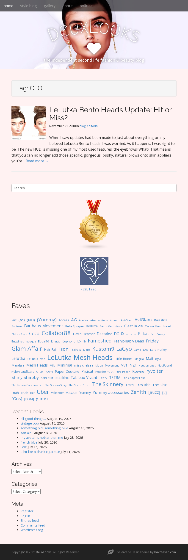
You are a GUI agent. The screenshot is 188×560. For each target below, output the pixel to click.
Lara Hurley (158, 350)
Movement (112, 365)
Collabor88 (56, 333)
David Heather (84, 334)
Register (27, 511)
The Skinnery (107, 384)
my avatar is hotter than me (42, 437)
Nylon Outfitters (22, 372)
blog (83, 126)
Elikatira (146, 333)
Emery (161, 334)
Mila (52, 365)
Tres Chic (159, 384)
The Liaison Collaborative (27, 385)
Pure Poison (123, 371)
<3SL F (85, 289)
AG (74, 320)
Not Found (165, 365)
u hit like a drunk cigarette (40, 452)
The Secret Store (79, 385)
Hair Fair (50, 349)
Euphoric (68, 341)
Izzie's (75, 349)
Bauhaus (16, 326)
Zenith (138, 392)
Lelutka (18, 358)
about (67, 5)
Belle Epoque (74, 326)
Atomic (114, 320)
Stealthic (62, 377)
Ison (63, 349)
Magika (139, 359)
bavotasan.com (165, 552)
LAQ (145, 349)
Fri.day (152, 341)
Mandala (17, 365)
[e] (164, 392)
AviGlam (143, 320)
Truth (15, 393)
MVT (124, 365)
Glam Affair (26, 348)
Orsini (40, 371)
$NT (14, 320)
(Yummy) (47, 319)
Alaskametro (87, 320)
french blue (29, 442)
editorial (92, 126)
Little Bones (124, 358)
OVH (49, 372)
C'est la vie (133, 325)
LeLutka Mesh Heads (80, 357)
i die (24, 447)
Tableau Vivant (84, 377)
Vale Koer (57, 393)
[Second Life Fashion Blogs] (94, 225)
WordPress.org (32, 530)
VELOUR (71, 393)
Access (64, 320)
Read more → (37, 160)
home (8, 5)
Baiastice (160, 320)
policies (86, 5)
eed (94, 289)
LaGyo (124, 348)
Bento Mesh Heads (111, 326)
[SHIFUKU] (42, 399)
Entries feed (30, 520)
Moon (99, 365)
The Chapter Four (133, 378)
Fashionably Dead (129, 341)
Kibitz (86, 349)
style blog (28, 5)
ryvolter (154, 371)
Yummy (85, 392)
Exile (81, 341)
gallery (49, 5)
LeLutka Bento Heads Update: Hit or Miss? (110, 113)
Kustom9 (103, 348)
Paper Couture (67, 371)
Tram (129, 385)
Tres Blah (143, 384)
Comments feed (33, 525)
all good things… (33, 419)
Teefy (103, 378)
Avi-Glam (127, 320)
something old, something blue (44, 428)
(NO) (31, 320)
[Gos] (16, 399)
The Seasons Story (55, 385)
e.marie (131, 334)
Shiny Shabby (25, 377)
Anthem (103, 320)
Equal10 (43, 341)
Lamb (137, 349)
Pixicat (87, 371)
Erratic (55, 341)
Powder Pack (104, 372)
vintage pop (30, 423)
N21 (133, 365)
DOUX (119, 333)
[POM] (29, 399)
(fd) (22, 320)
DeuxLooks (44, 552)
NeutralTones (147, 365)
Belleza (92, 326)
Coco (34, 333)
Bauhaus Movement (43, 325)
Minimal (64, 365)
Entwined (17, 341)
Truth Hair (28, 393)
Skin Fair (47, 377)
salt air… (27, 433)
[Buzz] (154, 392)
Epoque (31, 341)
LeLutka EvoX (36, 359)
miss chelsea (83, 365)
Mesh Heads (37, 365)
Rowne (138, 371)
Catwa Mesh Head (158, 326)
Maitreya (153, 358)
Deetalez (104, 333)
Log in (25, 516)
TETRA (114, 377)
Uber (43, 391)
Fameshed (100, 340)
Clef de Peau (19, 334)
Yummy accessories (111, 392)
